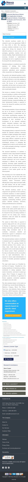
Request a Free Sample (9, 37)
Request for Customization (13, 315)
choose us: (11, 388)
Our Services (5, 428)
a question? (12, 384)
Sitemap (4, 439)
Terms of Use (5, 442)
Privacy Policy (5, 445)
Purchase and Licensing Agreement (11, 448)
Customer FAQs (6, 431)
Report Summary (6, 34)
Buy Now (9, 359)
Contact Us (5, 425)
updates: (11, 393)
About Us (4, 422)
